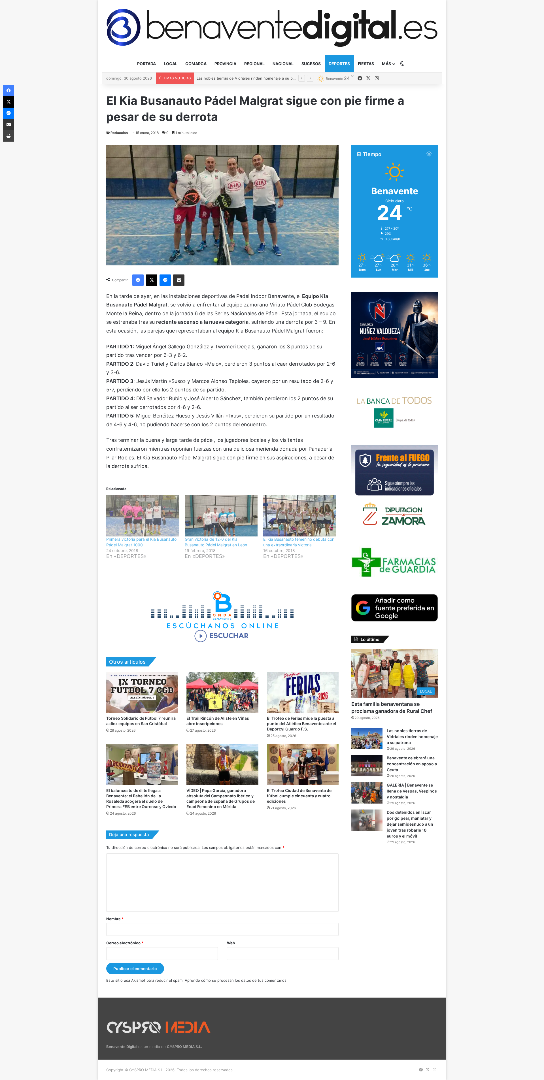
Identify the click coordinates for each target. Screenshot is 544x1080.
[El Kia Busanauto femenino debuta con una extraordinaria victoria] (299, 515)
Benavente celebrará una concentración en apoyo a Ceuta (248, 78)
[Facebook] (138, 280)
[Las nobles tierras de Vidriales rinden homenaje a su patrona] (366, 738)
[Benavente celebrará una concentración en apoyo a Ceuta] (366, 765)
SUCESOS (311, 63)
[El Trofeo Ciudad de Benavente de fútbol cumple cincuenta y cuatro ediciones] (303, 764)
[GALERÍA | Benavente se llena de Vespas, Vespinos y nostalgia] (366, 793)
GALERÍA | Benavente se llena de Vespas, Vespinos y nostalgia (412, 791)
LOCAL (170, 63)
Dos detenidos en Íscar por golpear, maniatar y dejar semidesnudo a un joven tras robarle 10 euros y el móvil (410, 824)
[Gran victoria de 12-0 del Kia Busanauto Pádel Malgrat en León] (221, 515)
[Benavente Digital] (272, 27)
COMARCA (196, 63)
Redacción (119, 133)
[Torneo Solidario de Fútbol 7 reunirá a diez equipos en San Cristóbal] (142, 692)
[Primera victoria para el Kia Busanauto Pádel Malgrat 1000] (142, 515)
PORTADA (146, 63)
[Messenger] (165, 280)
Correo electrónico (124, 943)
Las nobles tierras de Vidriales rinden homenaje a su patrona (412, 736)
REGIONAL (254, 63)
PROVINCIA (225, 63)
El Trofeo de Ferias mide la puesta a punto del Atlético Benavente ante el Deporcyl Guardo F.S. (301, 723)
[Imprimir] (8, 136)
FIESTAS (366, 63)
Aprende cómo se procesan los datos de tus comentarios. (236, 980)
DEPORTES (339, 63)
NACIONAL (283, 63)
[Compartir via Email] (178, 280)
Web (231, 943)
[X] (151, 280)
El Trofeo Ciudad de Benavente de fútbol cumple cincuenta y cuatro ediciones (299, 796)
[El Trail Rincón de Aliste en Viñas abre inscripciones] (222, 692)
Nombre (115, 919)
